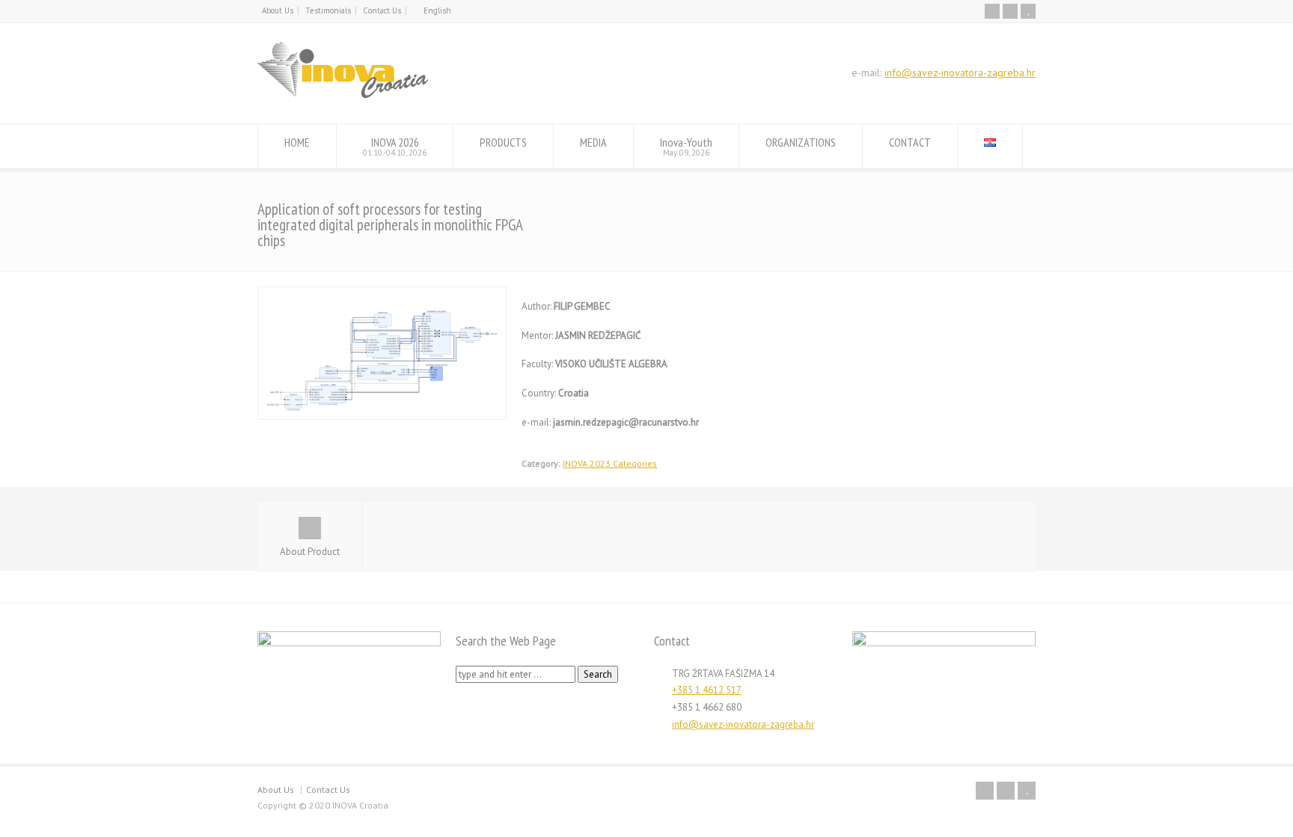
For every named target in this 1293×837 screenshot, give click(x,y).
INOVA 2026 (395, 146)
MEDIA (593, 142)
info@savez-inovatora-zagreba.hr (960, 72)
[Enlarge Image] (382, 295)
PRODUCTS (503, 142)
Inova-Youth (686, 146)
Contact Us (382, 10)
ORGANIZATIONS (800, 142)
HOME (297, 142)
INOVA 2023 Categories (610, 463)
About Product (310, 551)
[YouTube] (1028, 11)
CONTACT (910, 142)
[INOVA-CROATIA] (342, 95)
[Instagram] (1010, 11)
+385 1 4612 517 (707, 690)
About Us (277, 10)
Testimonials (328, 10)
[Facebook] (992, 11)
